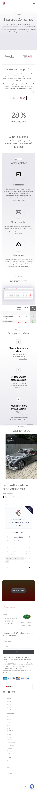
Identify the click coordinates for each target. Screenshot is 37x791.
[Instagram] (13, 692)
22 (26, 554)
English (10, 686)
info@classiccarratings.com (11, 670)
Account (9, 767)
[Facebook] (9, 692)
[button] (29, 537)
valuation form (23, 359)
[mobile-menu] (33, 3)
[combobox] (18, 567)
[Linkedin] (4, 692)
